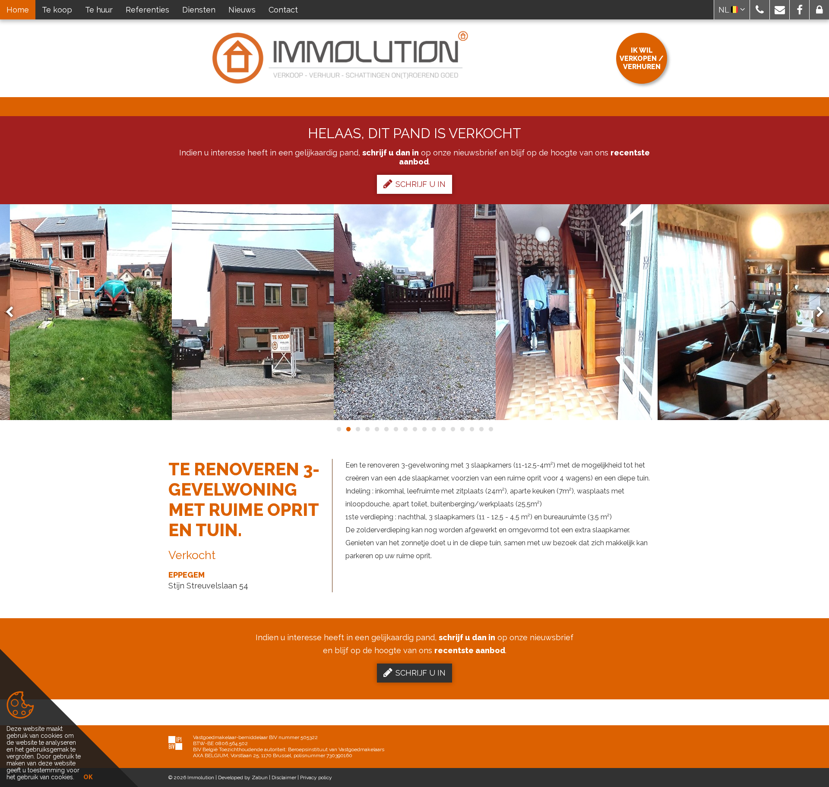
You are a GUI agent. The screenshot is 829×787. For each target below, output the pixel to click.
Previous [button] (13, 312)
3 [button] (357, 429)
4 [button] (367, 429)
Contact (283, 9)
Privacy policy (316, 777)
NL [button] (724, 9)
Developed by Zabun (243, 777)
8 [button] (405, 429)
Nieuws (242, 9)
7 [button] (395, 429)
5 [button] (376, 429)
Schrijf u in (421, 184)
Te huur (99, 9)
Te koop (57, 9)
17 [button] (490, 429)
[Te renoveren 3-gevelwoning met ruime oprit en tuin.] (91, 312)
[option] (253, 312)
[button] (759, 9)
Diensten (198, 9)
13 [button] (452, 429)
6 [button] (386, 429)
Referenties (147, 9)
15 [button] (471, 429)
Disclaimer (284, 777)
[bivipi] (175, 742)
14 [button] (462, 429)
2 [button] (348, 429)
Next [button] (816, 312)
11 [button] (433, 429)
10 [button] (424, 429)
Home (17, 9)
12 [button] (443, 429)
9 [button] (414, 429)
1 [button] (338, 429)
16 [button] (481, 429)
